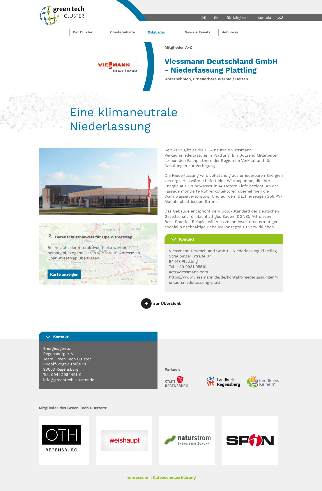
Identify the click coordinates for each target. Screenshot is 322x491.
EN (216, 18)
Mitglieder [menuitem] (156, 32)
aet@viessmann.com (188, 272)
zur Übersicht (167, 303)
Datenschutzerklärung (174, 477)
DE (203, 18)
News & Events (198, 32)
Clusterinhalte (122, 32)
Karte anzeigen (64, 274)
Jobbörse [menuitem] (230, 32)
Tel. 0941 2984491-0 (62, 374)
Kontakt (264, 18)
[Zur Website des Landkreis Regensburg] (224, 382)
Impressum (137, 477)
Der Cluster (83, 32)
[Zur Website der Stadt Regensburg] (183, 382)
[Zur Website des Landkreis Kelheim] (265, 382)
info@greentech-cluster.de (68, 379)
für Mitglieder (238, 18)
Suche (279, 17)
